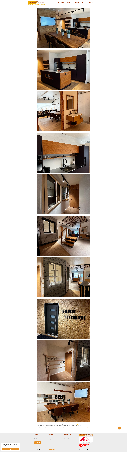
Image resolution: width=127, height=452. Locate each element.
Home (58, 2)
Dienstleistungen (66, 2)
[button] (119, 428)
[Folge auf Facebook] (50, 449)
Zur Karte (38, 442)
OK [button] (10, 449)
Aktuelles (85, 2)
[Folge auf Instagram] (52, 449)
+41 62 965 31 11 (53, 439)
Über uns (77, 2)
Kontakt (91, 2)
